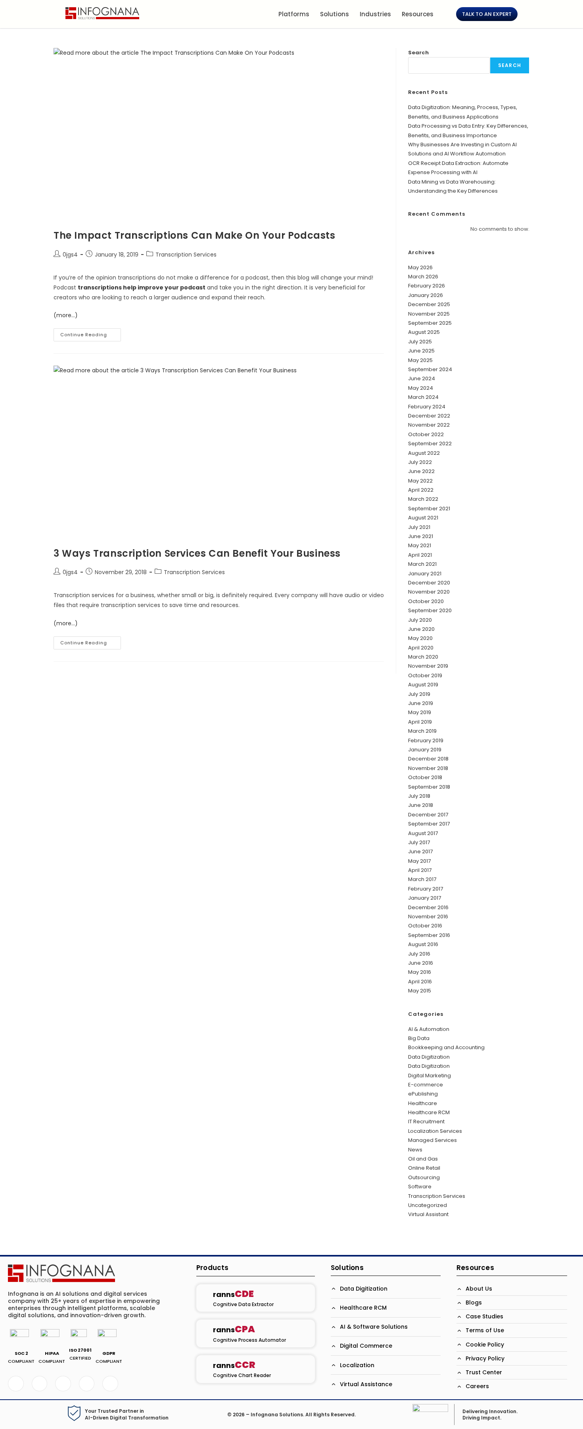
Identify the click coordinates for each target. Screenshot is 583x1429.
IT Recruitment (426, 1121)
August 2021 (423, 517)
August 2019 (423, 684)
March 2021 (422, 564)
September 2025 (430, 323)
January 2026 (425, 295)
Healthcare (422, 1103)
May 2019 (419, 712)
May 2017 (419, 861)
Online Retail (424, 1168)
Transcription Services (186, 255)
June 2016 (420, 963)
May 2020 (420, 638)
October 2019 (425, 675)
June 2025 (421, 350)
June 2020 (421, 629)
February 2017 (425, 889)
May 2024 (420, 388)
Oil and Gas (423, 1159)
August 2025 (424, 332)
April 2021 (420, 555)
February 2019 (425, 740)
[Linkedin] (63, 1384)
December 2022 (429, 416)
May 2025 (420, 360)
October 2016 (425, 925)
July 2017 (419, 842)
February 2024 (426, 406)
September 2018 (429, 787)
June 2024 (421, 378)
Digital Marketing (429, 1075)
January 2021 (424, 573)
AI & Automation (428, 1029)
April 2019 (420, 722)
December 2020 (429, 582)
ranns (233, 1294)
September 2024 (430, 369)
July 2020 (420, 620)
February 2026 (426, 285)
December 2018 (428, 758)
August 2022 (424, 453)
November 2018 (428, 768)
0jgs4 (70, 255)
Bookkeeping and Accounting (446, 1047)
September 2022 (430, 443)
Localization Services (435, 1131)
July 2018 (419, 796)
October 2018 (425, 777)
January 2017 (424, 898)
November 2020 (429, 592)
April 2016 (420, 981)
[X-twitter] (40, 1384)
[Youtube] (87, 1384)
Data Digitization (429, 1057)
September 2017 (429, 824)
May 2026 (420, 267)
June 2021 (420, 536)
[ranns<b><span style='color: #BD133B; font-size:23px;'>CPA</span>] (204, 1334)
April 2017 (419, 870)
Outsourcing (424, 1177)
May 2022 (420, 481)
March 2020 (423, 657)
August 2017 (423, 833)
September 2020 (430, 610)
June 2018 (420, 805)
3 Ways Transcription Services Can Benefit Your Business (197, 553)
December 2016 (428, 907)
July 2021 (419, 527)
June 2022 (421, 471)
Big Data (419, 1038)
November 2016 (428, 916)
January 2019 (424, 749)
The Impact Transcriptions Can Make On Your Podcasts (195, 235)
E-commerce (425, 1084)
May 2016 (419, 972)
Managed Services (432, 1140)
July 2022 (420, 462)
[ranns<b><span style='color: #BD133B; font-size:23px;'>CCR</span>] (204, 1369)
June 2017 (420, 851)
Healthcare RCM (429, 1112)
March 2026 (423, 276)
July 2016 (419, 954)
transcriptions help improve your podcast (141, 287)
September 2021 (429, 508)
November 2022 (429, 425)
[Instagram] (110, 1384)
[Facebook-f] (16, 1384)
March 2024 (423, 397)
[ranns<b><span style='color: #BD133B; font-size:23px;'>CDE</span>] (204, 1298)
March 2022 (423, 499)
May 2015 (419, 990)
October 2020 (426, 601)
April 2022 (420, 490)
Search (418, 52)
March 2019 (422, 731)
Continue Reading (90, 333)
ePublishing (423, 1094)
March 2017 (422, 879)
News (415, 1149)
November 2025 (429, 314)
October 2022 (426, 434)
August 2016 (423, 944)
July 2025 (420, 341)
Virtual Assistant (428, 1214)
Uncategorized (427, 1205)
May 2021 (419, 545)
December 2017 (428, 814)
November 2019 (428, 666)
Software (419, 1186)
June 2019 (420, 703)
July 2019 (419, 694)
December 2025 (429, 304)
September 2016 (429, 935)
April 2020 (420, 647)
